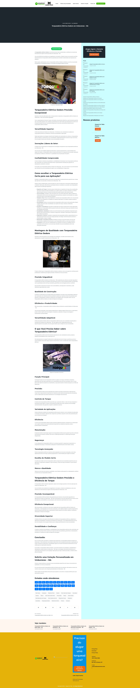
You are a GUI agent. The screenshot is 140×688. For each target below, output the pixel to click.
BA (72, 23)
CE (62, 582)
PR (58, 585)
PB (55, 585)
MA (36, 585)
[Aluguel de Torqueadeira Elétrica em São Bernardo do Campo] (85, 84)
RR (40, 589)
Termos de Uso (93, 3)
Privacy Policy (95, 652)
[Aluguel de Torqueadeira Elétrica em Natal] (85, 71)
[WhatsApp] (74, 607)
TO (51, 589)
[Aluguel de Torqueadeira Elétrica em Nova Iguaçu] (85, 91)
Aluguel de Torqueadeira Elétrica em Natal (92, 98)
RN (69, 585)
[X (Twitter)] (45, 607)
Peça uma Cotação (94, 54)
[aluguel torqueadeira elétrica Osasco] (85, 65)
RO (36, 589)
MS (44, 585)
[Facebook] (38, 607)
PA (51, 585)
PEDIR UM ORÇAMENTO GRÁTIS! (79, 668)
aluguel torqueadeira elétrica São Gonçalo (92, 108)
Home (57, 3)
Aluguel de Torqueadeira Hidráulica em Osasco (93, 115)
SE (47, 589)
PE (62, 585)
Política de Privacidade (78, 679)
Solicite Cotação (84, 3)
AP (54, 582)
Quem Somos (76, 3)
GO (73, 582)
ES (69, 582)
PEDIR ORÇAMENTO (100, 3)
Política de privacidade (65, 3)
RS (73, 585)
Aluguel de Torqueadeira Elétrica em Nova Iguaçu (94, 105)
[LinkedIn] (60, 607)
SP (36, 582)
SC (43, 589)
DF (65, 582)
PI (65, 585)
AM (51, 582)
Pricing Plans (94, 648)
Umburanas (75, 23)
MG (48, 585)
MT (40, 585)
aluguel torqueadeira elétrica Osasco (97, 64)
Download (94, 650)
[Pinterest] (53, 607)
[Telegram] (67, 607)
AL (47, 582)
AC (43, 582)
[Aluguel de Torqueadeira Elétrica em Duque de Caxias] (85, 78)
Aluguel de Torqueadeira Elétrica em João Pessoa (94, 106)
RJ (40, 582)
